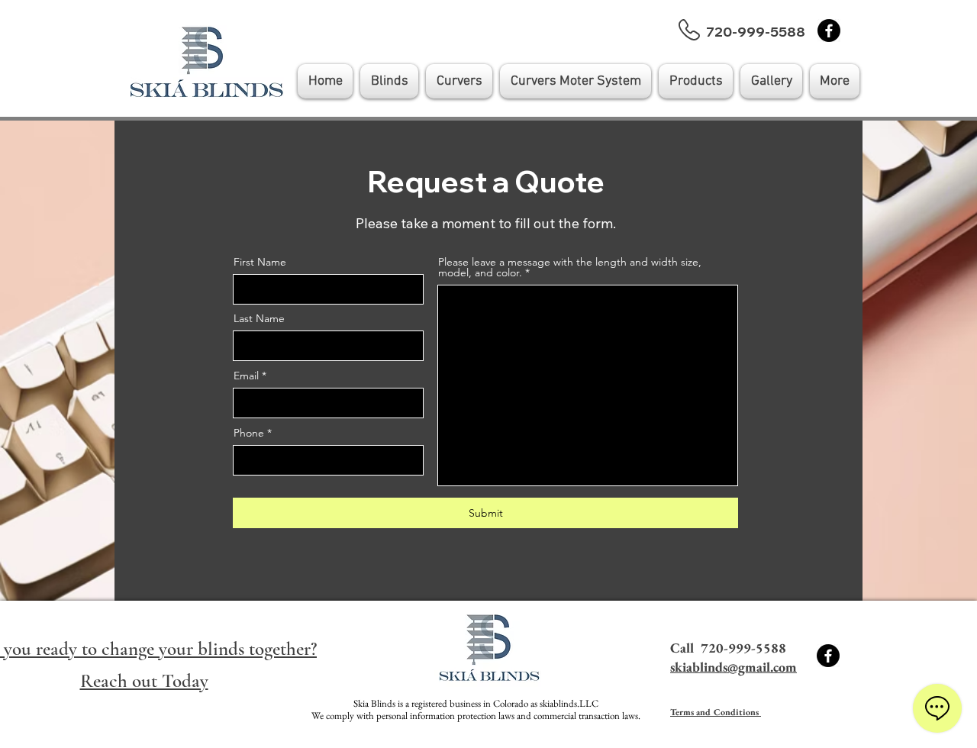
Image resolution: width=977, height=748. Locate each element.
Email (246, 375)
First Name (260, 261)
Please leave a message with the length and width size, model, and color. (569, 267)
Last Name (259, 318)
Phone (249, 432)
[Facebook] (828, 30)
